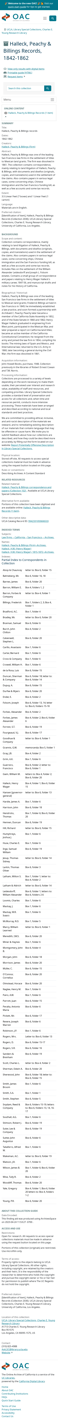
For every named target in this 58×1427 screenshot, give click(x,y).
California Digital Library (32, 1381)
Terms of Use (9, 1406)
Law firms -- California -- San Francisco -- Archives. (28, 537)
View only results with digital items (26, 68)
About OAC (7, 1390)
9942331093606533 (38, 521)
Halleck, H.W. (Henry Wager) (16, 548)
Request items (15, 76)
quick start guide (17, 6)
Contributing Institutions (15, 1393)
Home (5, 1386)
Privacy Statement (11, 1409)
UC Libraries (8, 1377)
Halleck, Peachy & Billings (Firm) (18, 146)
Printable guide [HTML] (20, 72)
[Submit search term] (47, 88)
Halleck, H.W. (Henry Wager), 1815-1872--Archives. (28, 552)
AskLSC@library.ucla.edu (15, 1349)
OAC (16, 17)
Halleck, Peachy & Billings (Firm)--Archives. (24, 545)
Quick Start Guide (11, 1400)
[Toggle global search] (52, 18)
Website (6, 1352)
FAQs (4, 1397)
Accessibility (8, 1412)
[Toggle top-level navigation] (45, 18)
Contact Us (7, 1416)
